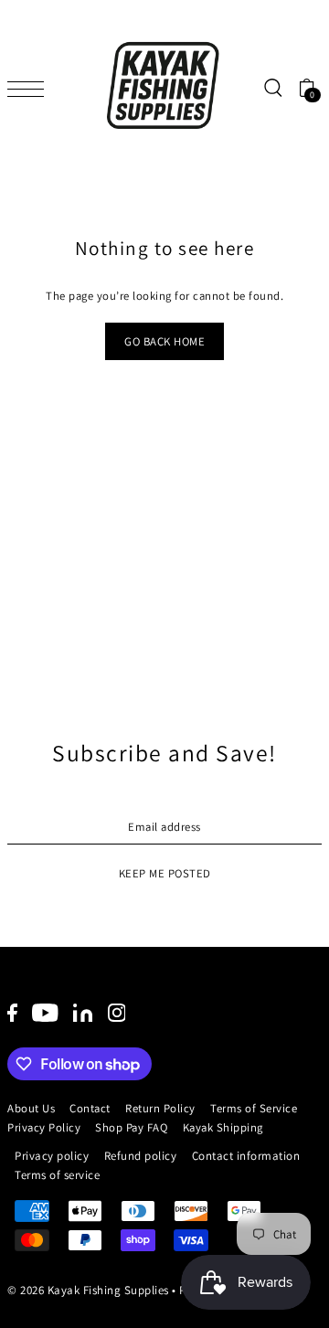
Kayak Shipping (223, 1127)
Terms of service (57, 1175)
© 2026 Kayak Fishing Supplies (88, 1290)
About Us (31, 1108)
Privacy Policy (43, 1127)
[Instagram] (117, 1012)
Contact (90, 1108)
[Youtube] (45, 1012)
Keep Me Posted (165, 873)
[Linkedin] (82, 1012)
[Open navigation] (30, 88)
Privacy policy (52, 1155)
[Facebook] (12, 1012)
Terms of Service (253, 1108)
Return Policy (160, 1108)
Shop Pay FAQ (131, 1127)
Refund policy (140, 1155)
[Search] (272, 88)
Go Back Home (164, 341)
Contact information (246, 1155)
